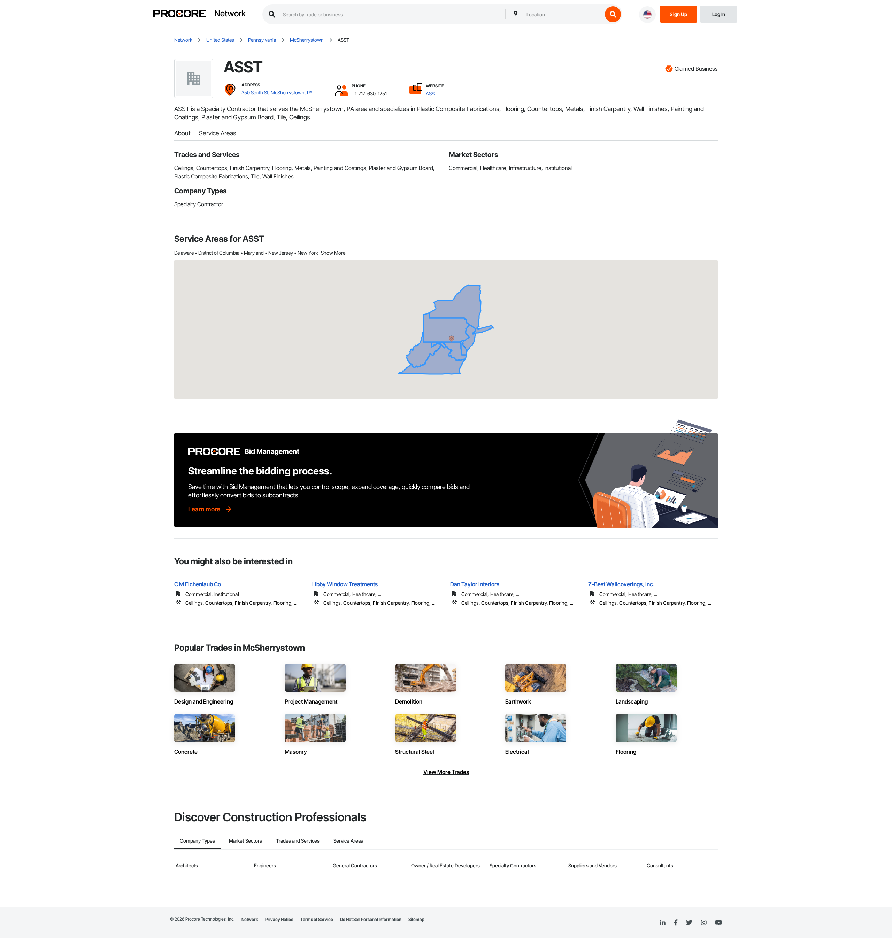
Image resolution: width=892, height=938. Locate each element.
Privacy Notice (279, 919)
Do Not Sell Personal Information (370, 919)
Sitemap (416, 919)
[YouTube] (718, 922)
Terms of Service (316, 919)
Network (230, 13)
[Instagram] (704, 923)
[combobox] (563, 14)
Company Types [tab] (197, 841)
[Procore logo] (179, 14)
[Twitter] (689, 923)
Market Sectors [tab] (245, 841)
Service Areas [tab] (348, 841)
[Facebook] (676, 923)
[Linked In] (663, 923)
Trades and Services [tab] (298, 841)
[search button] (613, 14)
